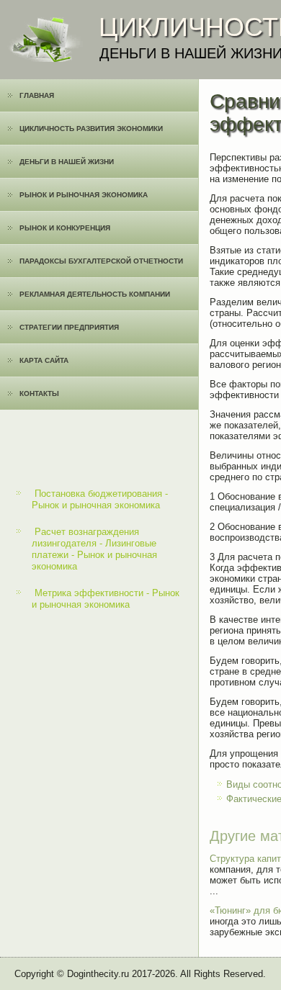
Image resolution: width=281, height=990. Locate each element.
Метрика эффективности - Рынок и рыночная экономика (105, 599)
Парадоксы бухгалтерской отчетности (101, 261)
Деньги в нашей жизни (66, 162)
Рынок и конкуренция (64, 228)
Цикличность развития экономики (91, 128)
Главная (36, 95)
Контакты (39, 393)
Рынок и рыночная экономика (83, 195)
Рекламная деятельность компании (94, 294)
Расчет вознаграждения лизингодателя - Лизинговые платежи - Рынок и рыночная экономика (94, 549)
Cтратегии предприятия (69, 327)
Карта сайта (43, 360)
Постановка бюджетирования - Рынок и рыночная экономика (100, 499)
